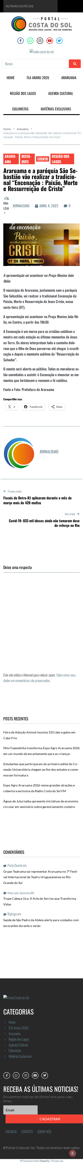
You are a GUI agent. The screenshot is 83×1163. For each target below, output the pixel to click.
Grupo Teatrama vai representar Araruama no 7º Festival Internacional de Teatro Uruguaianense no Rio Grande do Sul (40, 877)
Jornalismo (21, 205)
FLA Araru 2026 (18, 1027)
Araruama (22, 129)
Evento (42, 159)
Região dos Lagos (60, 159)
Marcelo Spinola (19, 893)
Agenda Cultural (18, 1045)
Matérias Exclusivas (20, 1056)
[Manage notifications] (72, 1153)
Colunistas (15, 1050)
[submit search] (75, 63)
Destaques (26, 159)
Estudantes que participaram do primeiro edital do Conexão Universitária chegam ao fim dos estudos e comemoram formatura (41, 769)
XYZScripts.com (57, 1161)
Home (7, 129)
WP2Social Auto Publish (29, 1161)
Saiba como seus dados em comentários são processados (39, 677)
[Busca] (34, 63)
